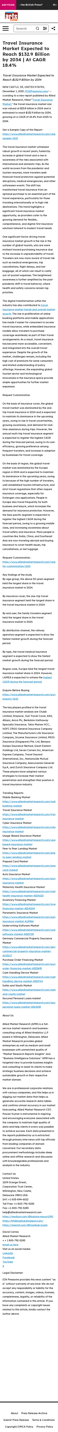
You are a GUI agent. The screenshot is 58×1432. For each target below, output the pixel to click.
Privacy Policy (44, 1426)
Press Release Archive (34, 1413)
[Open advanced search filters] (45, 28)
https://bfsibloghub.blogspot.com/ (22, 1220)
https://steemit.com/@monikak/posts (24, 1225)
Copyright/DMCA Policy (19, 1426)
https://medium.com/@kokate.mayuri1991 (27, 1216)
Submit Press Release (16, 1419)
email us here (10, 1244)
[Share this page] (53, 28)
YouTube (7, 1261)
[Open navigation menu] (5, 28)
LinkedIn (7, 1253)
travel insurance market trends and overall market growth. (28, 309)
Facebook (8, 1257)
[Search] (37, 28)
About (14, 1413)
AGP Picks (8, 5)
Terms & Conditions (43, 1419)
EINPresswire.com (36, 91)
